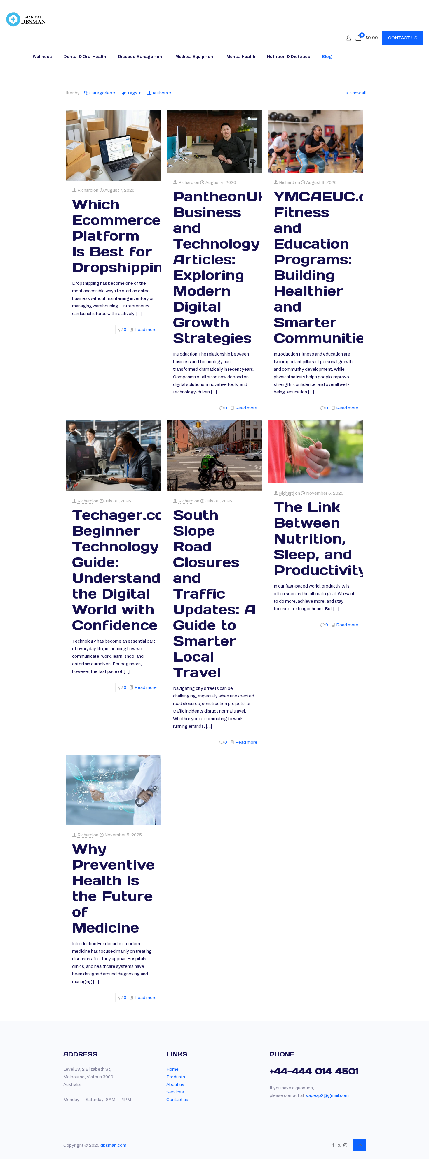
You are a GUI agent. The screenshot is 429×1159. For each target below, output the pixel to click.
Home (172, 1069)
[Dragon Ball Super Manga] (26, 19)
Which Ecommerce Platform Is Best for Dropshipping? (126, 235)
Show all (358, 93)
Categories (100, 93)
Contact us (177, 1099)
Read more (146, 329)
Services (175, 1092)
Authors (160, 93)
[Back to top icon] (359, 1145)
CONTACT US (402, 38)
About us (175, 1084)
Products (175, 1076)
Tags (132, 93)
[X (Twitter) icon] (339, 1145)
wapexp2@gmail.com (327, 1095)
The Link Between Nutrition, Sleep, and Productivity (320, 538)
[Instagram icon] (345, 1145)
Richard (85, 190)
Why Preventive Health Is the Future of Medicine (113, 888)
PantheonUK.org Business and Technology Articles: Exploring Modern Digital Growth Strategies (235, 267)
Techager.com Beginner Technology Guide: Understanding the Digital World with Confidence (127, 570)
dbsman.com (113, 1145)
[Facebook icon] (333, 1145)
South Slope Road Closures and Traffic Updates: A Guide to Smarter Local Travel (214, 593)
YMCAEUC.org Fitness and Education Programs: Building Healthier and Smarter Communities (329, 267)
